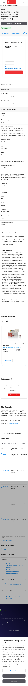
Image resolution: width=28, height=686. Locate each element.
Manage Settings (14, 671)
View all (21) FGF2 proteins (14, 23)
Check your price (9, 66)
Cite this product (14, 394)
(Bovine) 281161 (13, 423)
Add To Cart (14, 72)
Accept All (14, 681)
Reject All (14, 676)
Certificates (17, 33)
